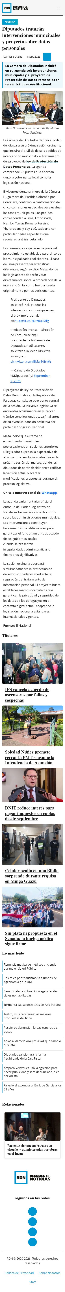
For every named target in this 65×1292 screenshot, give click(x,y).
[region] (32, 1136)
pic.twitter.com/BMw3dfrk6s (30, 361)
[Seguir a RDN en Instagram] (32, 1221)
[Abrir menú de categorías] (58, 8)
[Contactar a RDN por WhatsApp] (32, 1242)
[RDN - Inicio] (16, 8)
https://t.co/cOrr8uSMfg (32, 321)
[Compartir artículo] (47, 57)
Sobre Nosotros (49, 1273)
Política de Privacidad (19, 1273)
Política (10, 21)
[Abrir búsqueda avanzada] (50, 8)
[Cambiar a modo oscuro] (45, 8)
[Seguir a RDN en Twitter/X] (32, 1231)
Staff (32, 1282)
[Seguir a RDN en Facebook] (32, 1211)
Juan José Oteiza (12, 56)
